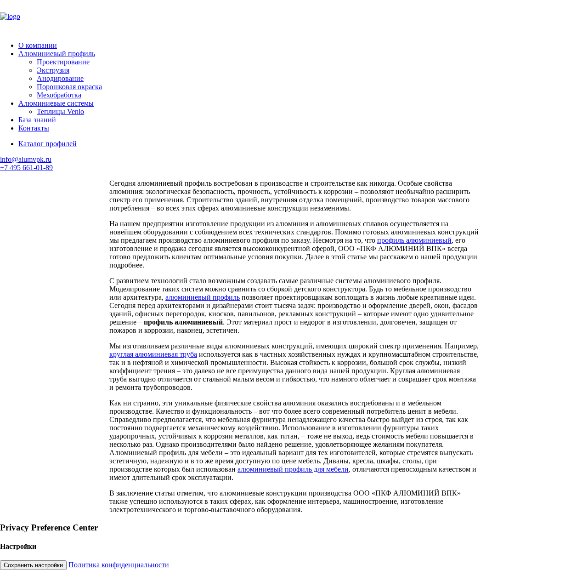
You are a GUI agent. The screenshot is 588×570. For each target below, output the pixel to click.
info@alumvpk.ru (25, 159)
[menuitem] (303, 45)
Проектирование (63, 62)
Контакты (33, 128)
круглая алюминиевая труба (153, 354)
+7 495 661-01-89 (26, 167)
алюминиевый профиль (202, 297)
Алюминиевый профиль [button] (56, 53)
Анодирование (60, 78)
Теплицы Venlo (60, 111)
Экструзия (53, 70)
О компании (37, 45)
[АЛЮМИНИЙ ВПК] (294, 17)
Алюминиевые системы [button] (56, 103)
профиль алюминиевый (414, 240)
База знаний (37, 120)
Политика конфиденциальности (118, 565)
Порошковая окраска (69, 87)
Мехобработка (59, 95)
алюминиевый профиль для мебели (293, 469)
